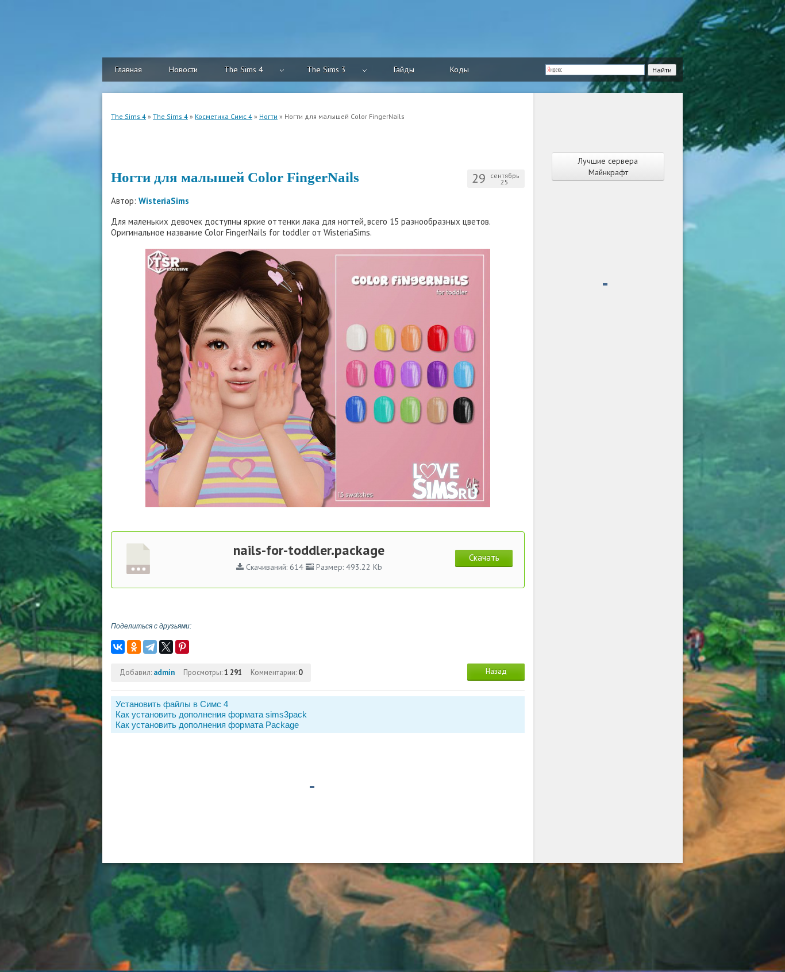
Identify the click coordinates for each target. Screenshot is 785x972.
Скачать (484, 557)
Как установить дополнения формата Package (207, 725)
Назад (496, 671)
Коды (459, 69)
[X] (166, 647)
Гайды (404, 69)
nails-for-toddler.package (308, 550)
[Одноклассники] (134, 647)
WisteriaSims (163, 200)
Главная (128, 69)
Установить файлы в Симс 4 (172, 704)
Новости (183, 69)
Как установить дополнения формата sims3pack (211, 714)
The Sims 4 (243, 69)
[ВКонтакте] (118, 647)
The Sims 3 (326, 69)
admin (164, 672)
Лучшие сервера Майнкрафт (608, 167)
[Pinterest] (182, 647)
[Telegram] (150, 647)
